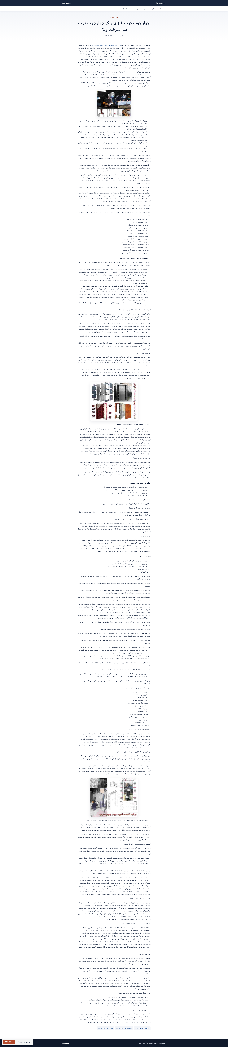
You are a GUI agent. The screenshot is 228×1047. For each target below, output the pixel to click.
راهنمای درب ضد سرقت (105, 1028)
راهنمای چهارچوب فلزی (142, 1028)
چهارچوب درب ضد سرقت (124, 1028)
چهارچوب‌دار (160, 3)
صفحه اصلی (161, 8)
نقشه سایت (65, 1043)
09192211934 (66, 3)
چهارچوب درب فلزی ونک (113, 45)
